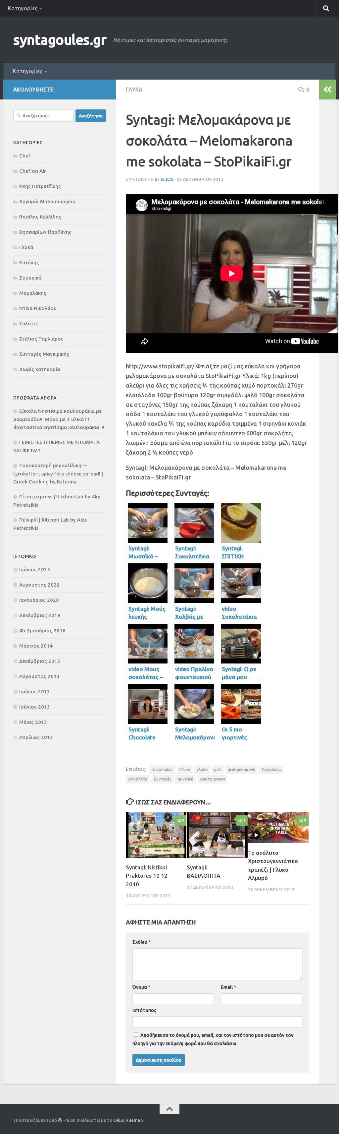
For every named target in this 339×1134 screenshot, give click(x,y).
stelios (164, 179)
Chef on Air (32, 171)
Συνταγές (162, 779)
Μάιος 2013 (33, 722)
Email (228, 987)
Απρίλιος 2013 (36, 737)
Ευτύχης (29, 262)
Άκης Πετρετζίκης (40, 186)
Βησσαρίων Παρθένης (45, 232)
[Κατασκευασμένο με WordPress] (60, 1120)
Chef (24, 155)
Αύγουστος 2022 (39, 585)
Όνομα (141, 987)
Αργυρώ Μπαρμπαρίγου (47, 201)
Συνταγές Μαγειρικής (44, 354)
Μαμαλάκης (32, 293)
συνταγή (185, 779)
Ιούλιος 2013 (34, 691)
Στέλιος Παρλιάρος (41, 339)
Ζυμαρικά (30, 278)
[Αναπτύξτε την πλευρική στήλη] (327, 89)
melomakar (162, 769)
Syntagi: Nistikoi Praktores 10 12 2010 (147, 875)
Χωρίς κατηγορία (39, 369)
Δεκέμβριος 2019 (39, 615)
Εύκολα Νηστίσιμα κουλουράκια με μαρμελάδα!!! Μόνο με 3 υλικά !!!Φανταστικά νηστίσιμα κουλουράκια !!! (58, 419)
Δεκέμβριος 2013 (39, 661)
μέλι (217, 769)
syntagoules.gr (59, 39)
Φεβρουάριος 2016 (42, 630)
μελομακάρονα (241, 769)
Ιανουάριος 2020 (39, 600)
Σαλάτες (29, 323)
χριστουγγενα (212, 779)
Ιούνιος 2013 (34, 707)
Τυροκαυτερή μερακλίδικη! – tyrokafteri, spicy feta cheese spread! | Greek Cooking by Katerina (58, 473)
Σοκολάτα (271, 769)
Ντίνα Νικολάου (38, 308)
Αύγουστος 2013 (39, 676)
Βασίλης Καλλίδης (40, 217)
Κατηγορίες (22, 8)
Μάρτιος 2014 (36, 646)
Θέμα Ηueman (128, 1120)
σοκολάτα (137, 779)
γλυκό (202, 769)
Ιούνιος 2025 (34, 569)
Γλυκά (134, 90)
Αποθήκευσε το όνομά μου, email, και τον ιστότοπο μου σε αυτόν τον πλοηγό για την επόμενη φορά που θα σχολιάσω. (212, 1039)
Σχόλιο (141, 942)
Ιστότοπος (144, 1010)
